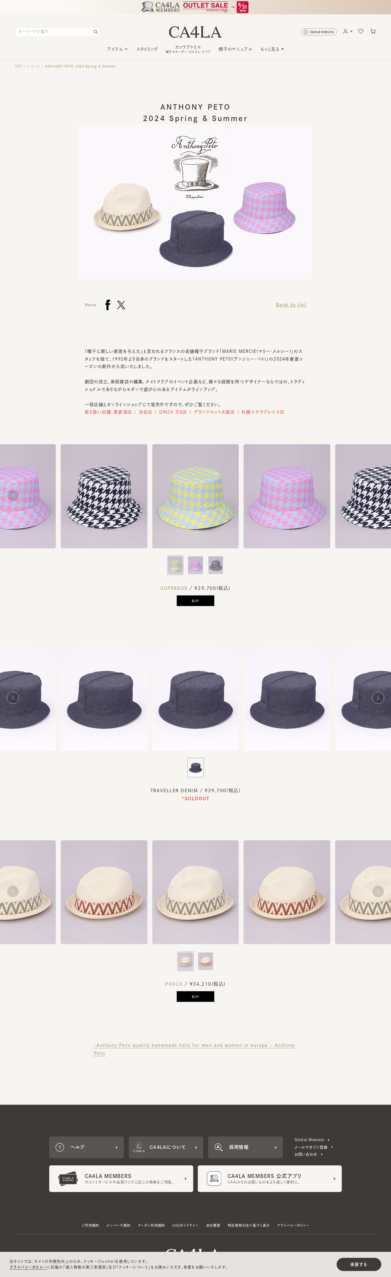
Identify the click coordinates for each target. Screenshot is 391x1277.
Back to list (291, 304)
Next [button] (378, 496)
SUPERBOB (174, 588)
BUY (195, 600)
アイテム (115, 49)
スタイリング (147, 49)
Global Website (309, 1140)
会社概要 (213, 1225)
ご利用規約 (90, 1225)
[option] (195, 500)
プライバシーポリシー (293, 1225)
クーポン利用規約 (151, 1225)
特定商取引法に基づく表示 (249, 1225)
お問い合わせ (306, 1154)
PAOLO (174, 984)
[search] (96, 32)
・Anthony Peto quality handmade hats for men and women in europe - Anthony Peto (194, 1049)
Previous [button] (13, 494)
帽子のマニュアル (235, 49)
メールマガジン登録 (311, 1147)
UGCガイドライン (185, 1225)
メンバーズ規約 (118, 1225)
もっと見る (270, 49)
